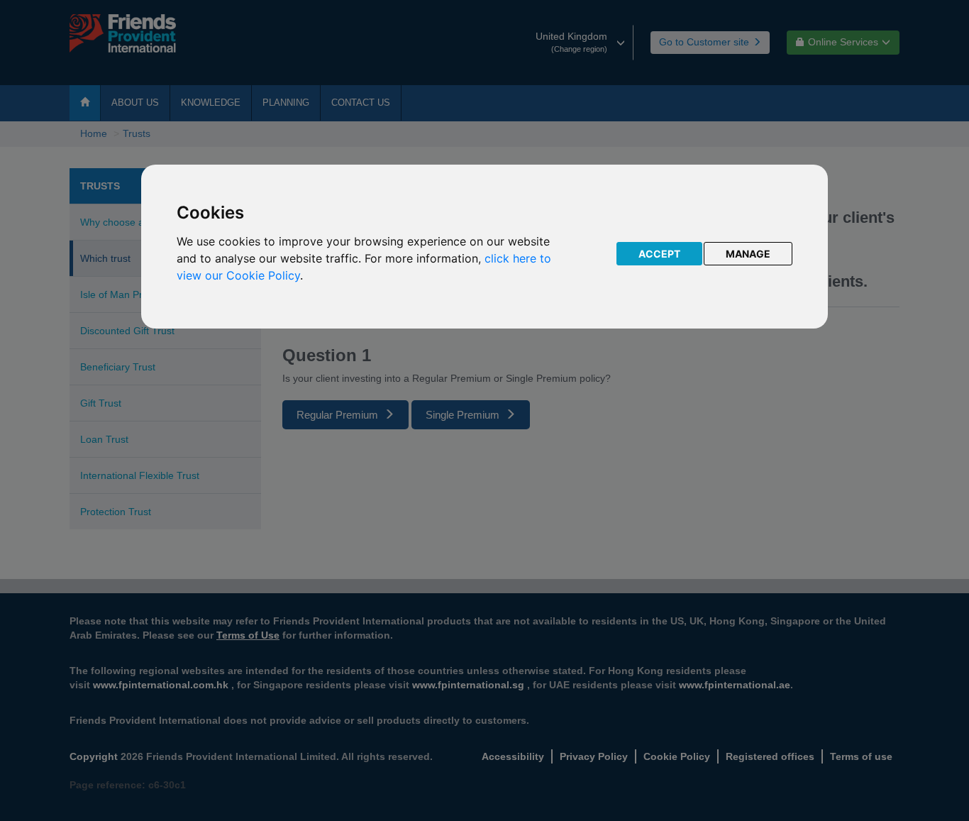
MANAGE (748, 254)
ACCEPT (659, 254)
